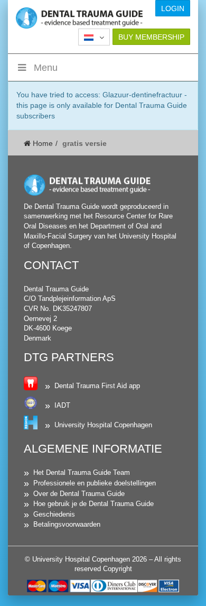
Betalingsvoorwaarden (66, 524)
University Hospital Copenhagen (103, 425)
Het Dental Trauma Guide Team (81, 472)
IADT (62, 405)
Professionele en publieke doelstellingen (94, 483)
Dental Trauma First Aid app (97, 386)
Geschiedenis (54, 514)
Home (42, 143)
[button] (94, 37)
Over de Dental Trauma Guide (79, 494)
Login (172, 8)
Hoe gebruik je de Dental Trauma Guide (93, 504)
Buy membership (151, 37)
